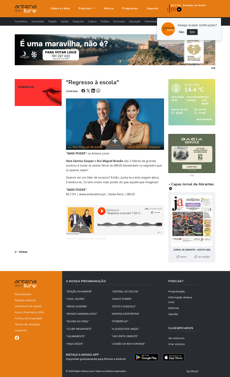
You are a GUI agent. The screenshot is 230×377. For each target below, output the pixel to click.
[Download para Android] (146, 357)
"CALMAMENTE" (75, 336)
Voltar (23, 252)
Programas (130, 8)
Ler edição (203, 256)
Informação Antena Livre (180, 300)
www (182, 256)
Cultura (92, 21)
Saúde (64, 21)
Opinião (173, 314)
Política (105, 21)
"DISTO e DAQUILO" (123, 306)
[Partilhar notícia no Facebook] (83, 91)
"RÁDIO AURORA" (76, 306)
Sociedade (37, 21)
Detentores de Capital (28, 306)
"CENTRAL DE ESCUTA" (125, 291)
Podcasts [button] (86, 8)
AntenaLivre (71, 239)
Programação (176, 291)
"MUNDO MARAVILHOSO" (81, 313)
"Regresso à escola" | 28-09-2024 (92, 239)
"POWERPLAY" (119, 321)
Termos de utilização (27, 324)
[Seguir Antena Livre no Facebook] (17, 338)
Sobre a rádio (60, 8)
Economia (119, 21)
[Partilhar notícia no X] (88, 91)
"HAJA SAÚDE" (74, 343)
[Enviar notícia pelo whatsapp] (98, 91)
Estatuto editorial (25, 300)
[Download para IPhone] (173, 357)
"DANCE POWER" (121, 298)
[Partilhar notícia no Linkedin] (93, 91)
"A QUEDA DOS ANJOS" (125, 328)
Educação (135, 21)
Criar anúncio (176, 344)
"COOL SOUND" (75, 298)
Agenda (152, 8)
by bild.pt (192, 371)
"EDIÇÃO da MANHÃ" (79, 291)
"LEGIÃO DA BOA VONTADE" (128, 343)
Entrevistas (151, 21)
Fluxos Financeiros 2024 (29, 312)
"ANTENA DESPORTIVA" (125, 313)
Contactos (21, 330)
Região (52, 21)
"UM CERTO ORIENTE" (124, 336)
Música (109, 8)
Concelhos (21, 21)
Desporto (78, 21)
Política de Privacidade (28, 318)
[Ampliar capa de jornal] (191, 220)
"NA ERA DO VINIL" (77, 321)
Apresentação (23, 294)
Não (181, 32)
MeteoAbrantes (204, 119)
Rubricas (173, 308)
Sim (192, 32)
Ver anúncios (176, 338)
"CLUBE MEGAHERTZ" (79, 328)
